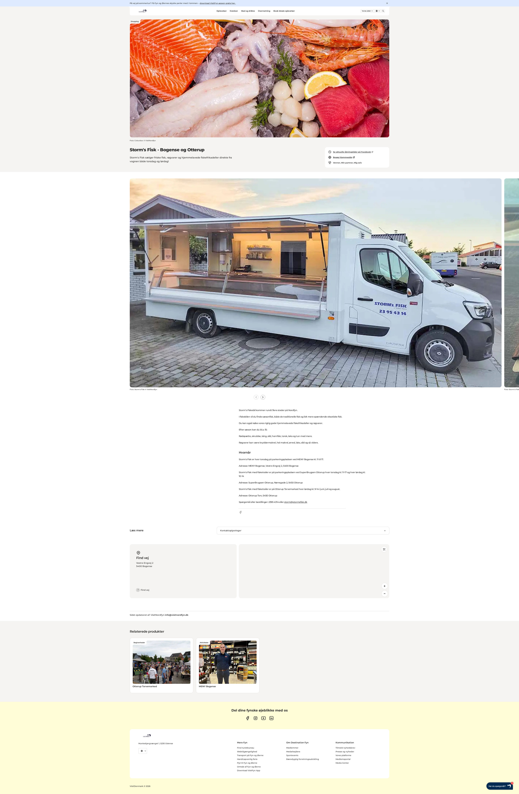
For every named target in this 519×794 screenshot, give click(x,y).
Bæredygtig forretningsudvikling (302, 759)
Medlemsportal (343, 759)
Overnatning (264, 11)
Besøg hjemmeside (342, 157)
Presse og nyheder (345, 751)
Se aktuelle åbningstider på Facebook (352, 152)
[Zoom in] (384, 586)
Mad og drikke (248, 11)
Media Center (342, 763)
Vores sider (366, 11)
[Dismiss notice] (387, 3)
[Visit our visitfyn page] (255, 718)
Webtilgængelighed (247, 751)
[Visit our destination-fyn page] (271, 718)
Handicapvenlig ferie (247, 759)
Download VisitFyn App (248, 770)
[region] (314, 571)
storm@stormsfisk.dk (295, 502)
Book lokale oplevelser (284, 11)
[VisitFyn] (146, 735)
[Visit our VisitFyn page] (247, 718)
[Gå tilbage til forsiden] (142, 11)
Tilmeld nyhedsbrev (345, 748)
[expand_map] (384, 549)
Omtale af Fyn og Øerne (249, 767)
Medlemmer (292, 748)
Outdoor (234, 11)
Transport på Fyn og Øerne (250, 755)
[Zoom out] (384, 593)
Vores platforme (343, 755)
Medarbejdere (293, 751)
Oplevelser (222, 11)
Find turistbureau (245, 748)
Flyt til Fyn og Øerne (247, 763)
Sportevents (292, 755)
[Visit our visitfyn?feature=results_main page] (263, 718)
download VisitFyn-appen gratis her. (218, 3)
